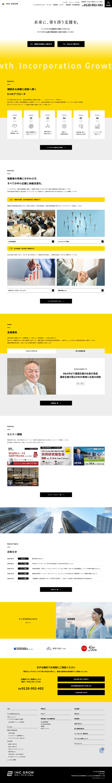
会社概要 (76, 709)
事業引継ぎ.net (12, 751)
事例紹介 (43, 709)
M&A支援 (9, 741)
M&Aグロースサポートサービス (15, 749)
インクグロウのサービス (54, 301)
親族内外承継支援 (12, 730)
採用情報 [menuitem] (77, 2)
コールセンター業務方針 (81, 733)
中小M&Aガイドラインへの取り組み (17, 756)
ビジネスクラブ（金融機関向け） (16, 735)
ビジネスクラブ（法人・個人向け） (16, 738)
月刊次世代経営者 (46, 724)
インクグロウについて (13, 714)
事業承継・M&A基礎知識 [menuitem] (73, 5)
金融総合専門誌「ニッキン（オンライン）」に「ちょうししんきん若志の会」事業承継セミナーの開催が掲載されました (64, 573)
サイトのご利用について (81, 738)
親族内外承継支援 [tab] (31, 351)
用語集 (42, 726)
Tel (92, 5)
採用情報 (76, 719)
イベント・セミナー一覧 (54, 495)
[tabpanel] (56, 376)
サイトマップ (78, 743)
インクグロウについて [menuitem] (39, 5)
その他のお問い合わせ (81, 692)
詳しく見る (80, 383)
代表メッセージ (11, 717)
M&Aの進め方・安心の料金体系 (15, 754)
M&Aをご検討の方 (73, 44)
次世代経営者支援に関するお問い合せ (81, 686)
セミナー (43, 714)
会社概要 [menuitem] (65, 2)
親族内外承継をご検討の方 (43, 44)
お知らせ (76, 714)
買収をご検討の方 (12, 746)
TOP (8, 709)
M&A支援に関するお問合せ (81, 679)
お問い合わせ (78, 724)
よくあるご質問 (11, 760)
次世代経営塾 (11, 733)
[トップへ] (10, 4)
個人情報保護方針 (79, 729)
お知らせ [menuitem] (71, 2)
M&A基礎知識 (44, 722)
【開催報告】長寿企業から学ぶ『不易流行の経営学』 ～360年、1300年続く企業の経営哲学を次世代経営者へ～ (62, 578)
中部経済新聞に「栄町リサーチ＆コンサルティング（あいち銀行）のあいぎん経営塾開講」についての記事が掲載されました (66, 568)
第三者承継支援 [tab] (80, 351)
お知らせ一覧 (54, 589)
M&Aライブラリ (45, 728)
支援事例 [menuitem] (55, 5)
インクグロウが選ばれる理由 (54, 147)
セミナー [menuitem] (61, 5)
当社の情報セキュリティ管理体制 (16, 722)
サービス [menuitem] (49, 5)
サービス (9, 727)
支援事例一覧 (54, 403)
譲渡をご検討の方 (12, 744)
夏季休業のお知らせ (37, 559)
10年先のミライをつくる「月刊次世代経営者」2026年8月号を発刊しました (52, 563)
